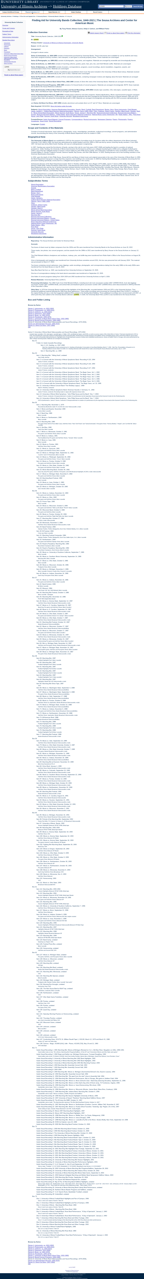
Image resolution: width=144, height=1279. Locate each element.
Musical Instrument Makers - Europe (43, 218)
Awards (78, 109)
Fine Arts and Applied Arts (28, 16)
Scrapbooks (35, 121)
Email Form (75, 1271)
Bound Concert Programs (10, 55)
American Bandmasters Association (63, 109)
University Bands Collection (56, 16)
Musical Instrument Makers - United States (51, 114)
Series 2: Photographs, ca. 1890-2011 (41, 310)
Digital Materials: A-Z (54, 12)
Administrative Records (10, 61)
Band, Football (86, 109)
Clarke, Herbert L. (37, 111)
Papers (115, 119)
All (29, 327)
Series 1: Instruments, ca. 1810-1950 (40, 308)
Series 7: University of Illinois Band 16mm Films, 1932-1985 (48, 318)
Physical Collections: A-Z (33, 12)
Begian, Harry (109, 109)
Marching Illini (91, 113)
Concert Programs (64, 119)
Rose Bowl (136, 114)
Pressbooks (7, 52)
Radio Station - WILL (125, 114)
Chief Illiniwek (132, 109)
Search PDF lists (137, 6)
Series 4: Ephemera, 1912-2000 (39, 313)
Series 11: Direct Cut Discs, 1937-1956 (41, 325)
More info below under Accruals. (61, 106)
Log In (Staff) (72, 1267)
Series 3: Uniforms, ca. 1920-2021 (39, 312)
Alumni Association (44, 109)
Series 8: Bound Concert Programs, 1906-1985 (44, 320)
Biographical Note (7, 31)
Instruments (7, 43)
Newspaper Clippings (105, 119)
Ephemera (6, 48)
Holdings (16, 16)
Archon (70, 1277)
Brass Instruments (121, 109)
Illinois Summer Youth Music (64, 113)
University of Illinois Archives (24, 6)
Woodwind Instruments (80, 116)
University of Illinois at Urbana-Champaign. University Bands (63, 43)
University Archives (6, 16)
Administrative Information (10, 37)
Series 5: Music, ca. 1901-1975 (38, 315)
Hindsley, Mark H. (37, 208)
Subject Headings (76, 12)
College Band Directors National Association (58, 111)
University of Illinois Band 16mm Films (13, 53)
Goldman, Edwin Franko (106, 111)
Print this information (133, 33)
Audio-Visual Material (50, 119)
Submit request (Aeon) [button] (97, 33)
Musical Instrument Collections (107, 113)
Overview (5, 25)
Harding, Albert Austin (122, 111)
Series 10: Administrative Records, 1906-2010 (43, 324)
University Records (65, 116)
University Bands (42, 16)
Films (95, 111)
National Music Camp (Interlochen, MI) (105, 114)
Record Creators (97, 12)
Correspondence (77, 119)
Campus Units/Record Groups (10, 12)
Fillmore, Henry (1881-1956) (83, 111)
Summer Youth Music (51, 116)
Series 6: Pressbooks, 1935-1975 (39, 317)
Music (5, 50)
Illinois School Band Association (43, 113)
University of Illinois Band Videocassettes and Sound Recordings (11, 58)
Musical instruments (90, 119)
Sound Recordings (55, 121)
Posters (130, 119)
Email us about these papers (13, 75)
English (42, 124)
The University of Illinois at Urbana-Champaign (76, 1278)
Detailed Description (8, 40)
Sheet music (44, 121)
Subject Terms (6, 34)
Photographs (7, 44)
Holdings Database (67, 6)
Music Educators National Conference (78, 114)
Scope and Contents (8, 28)
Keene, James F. (80, 113)
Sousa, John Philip (37, 116)
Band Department (98, 109)
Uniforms (6, 46)
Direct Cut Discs (8, 63)
